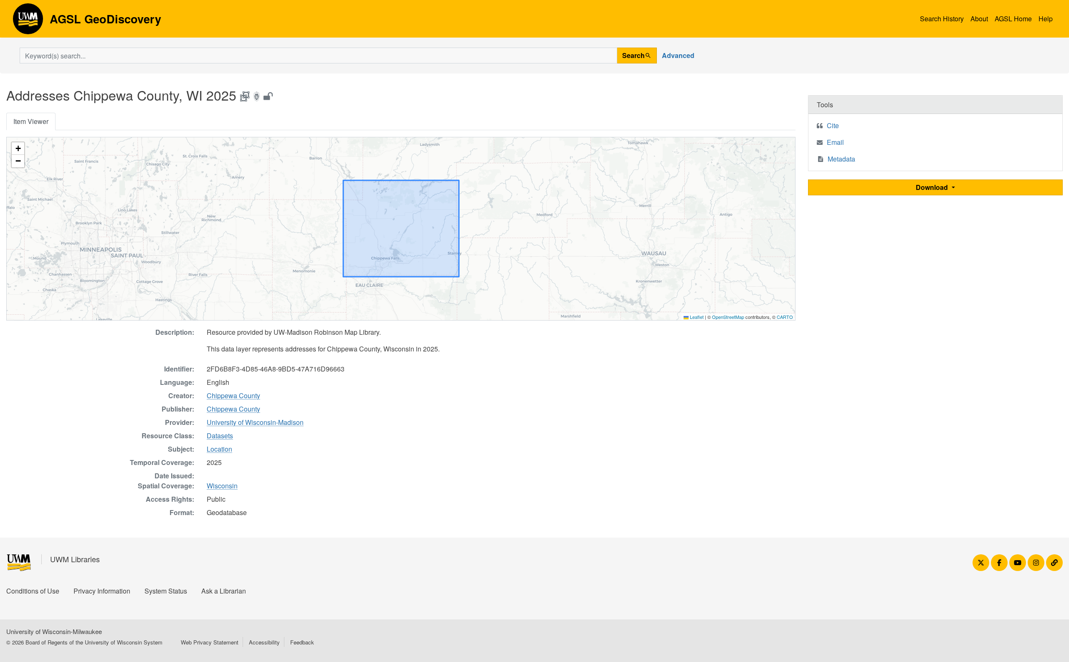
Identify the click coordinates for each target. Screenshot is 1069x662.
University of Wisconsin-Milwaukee (54, 631)
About (979, 18)
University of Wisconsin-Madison (255, 422)
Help (1046, 18)
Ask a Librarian (223, 591)
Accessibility (264, 642)
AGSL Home (1013, 18)
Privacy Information (101, 591)
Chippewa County (233, 395)
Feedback (302, 642)
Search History (942, 18)
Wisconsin (222, 485)
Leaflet (696, 316)
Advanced (678, 55)
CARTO (785, 316)
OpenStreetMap (728, 316)
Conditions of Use (32, 591)
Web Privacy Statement (209, 642)
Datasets (220, 435)
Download (933, 187)
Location (219, 449)
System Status (165, 591)
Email (835, 142)
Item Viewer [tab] (30, 121)
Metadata (841, 159)
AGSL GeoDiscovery (28, 22)
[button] (18, 148)
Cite (833, 125)
